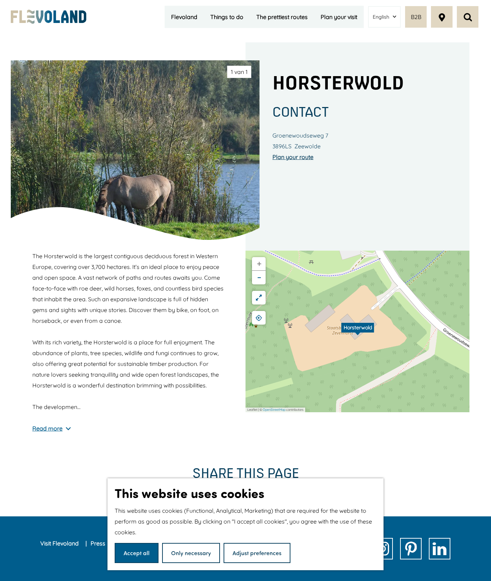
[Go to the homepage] (48, 16)
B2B (416, 16)
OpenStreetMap (274, 410)
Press (99, 543)
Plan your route (292, 157)
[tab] (239, 72)
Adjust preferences (257, 553)
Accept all (137, 553)
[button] (357, 331)
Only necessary (191, 553)
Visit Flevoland (60, 543)
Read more (47, 428)
